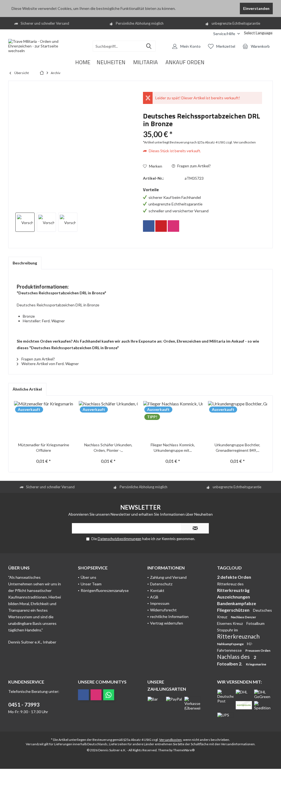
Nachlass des (234, 656)
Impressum (159, 603)
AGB (154, 597)
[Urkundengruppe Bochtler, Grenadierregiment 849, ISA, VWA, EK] (237, 420)
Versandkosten (170, 740)
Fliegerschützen (233, 609)
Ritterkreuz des (230, 584)
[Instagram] (173, 226)
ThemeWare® (184, 750)
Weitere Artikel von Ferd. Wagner (50, 363)
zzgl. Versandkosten (241, 142)
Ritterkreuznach (238, 636)
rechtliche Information (169, 616)
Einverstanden (256, 8)
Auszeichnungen (233, 596)
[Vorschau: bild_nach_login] (46, 222)
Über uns (88, 577)
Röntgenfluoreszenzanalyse (105, 590)
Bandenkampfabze (236, 603)
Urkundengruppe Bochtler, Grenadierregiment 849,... (237, 447)
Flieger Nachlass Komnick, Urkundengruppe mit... (173, 447)
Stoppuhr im (227, 630)
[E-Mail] (161, 226)
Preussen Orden (257, 650)
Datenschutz (161, 584)
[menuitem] (205, 33)
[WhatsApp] (108, 694)
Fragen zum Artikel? (193, 165)
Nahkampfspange (230, 644)
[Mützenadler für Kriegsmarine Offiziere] (43, 420)
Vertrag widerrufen (166, 623)
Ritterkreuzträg (233, 590)
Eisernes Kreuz (230, 623)
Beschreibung (25, 263)
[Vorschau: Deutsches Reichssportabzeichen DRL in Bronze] (25, 222)
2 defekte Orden (234, 577)
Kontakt (157, 590)
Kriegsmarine (256, 664)
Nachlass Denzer (243, 617)
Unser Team (91, 584)
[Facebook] (148, 226)
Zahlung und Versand (168, 577)
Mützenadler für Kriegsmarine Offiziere (43, 447)
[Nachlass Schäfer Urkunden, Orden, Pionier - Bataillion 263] (108, 420)
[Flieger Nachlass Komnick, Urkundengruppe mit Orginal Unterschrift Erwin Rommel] (173, 420)
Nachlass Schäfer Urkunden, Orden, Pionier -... (108, 447)
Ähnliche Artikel (27, 389)
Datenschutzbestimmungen (119, 539)
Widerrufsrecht (163, 610)
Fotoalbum (255, 623)
